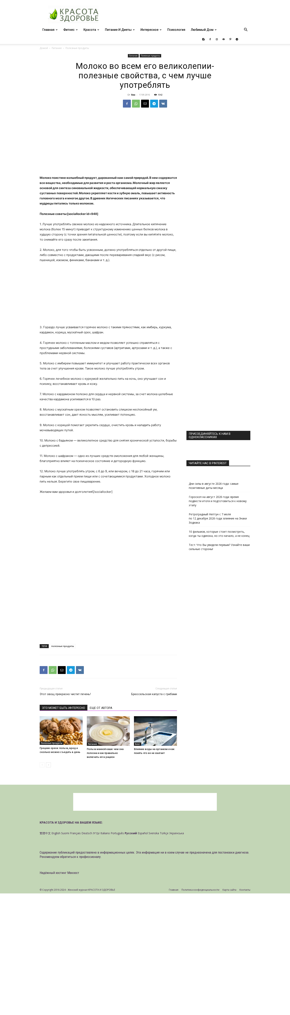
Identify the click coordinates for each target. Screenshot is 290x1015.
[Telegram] (237, 39)
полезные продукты (62, 646)
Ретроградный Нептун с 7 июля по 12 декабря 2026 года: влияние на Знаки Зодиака (218, 518)
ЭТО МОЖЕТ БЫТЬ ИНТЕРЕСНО (63, 708)
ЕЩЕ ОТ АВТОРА (101, 708)
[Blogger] (203, 39)
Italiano (105, 833)
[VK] (163, 104)
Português (117, 833)
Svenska (154, 833)
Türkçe (164, 833)
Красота (89, 30)
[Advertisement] (108, 146)
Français (75, 833)
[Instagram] (217, 39)
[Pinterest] (230, 39)
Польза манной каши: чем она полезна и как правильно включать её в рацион (105, 753)
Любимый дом (202, 30)
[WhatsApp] (136, 104)
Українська (176, 833)
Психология (176, 30)
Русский (131, 833)
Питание (57, 48)
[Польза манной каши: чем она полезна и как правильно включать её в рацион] (108, 731)
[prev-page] (42, 764)
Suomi (65, 833)
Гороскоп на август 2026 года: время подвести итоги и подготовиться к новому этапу (218, 501)
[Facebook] (210, 39)
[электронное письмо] (145, 104)
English (55, 833)
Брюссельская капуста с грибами (154, 694)
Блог (137, 744)
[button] (245, 30)
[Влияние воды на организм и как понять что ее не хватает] (155, 731)
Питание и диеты (118, 30)
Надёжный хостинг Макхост (59, 873)
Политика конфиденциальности (200, 889)
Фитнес (69, 30)
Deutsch (86, 833)
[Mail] (223, 39)
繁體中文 (45, 833)
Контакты (244, 889)
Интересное (149, 30)
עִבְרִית (96, 833)
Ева (133, 94)
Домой (44, 48)
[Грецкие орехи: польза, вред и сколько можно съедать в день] (61, 730)
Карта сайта (229, 889)
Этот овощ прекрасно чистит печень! (65, 694)
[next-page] (48, 764)
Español (143, 833)
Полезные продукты (150, 55)
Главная (48, 30)
